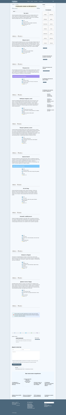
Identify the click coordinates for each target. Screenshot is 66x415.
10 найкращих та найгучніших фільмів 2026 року (16, 383)
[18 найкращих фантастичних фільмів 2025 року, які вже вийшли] (49, 380)
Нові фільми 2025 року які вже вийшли (19, 76)
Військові (51, 38)
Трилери (45, 28)
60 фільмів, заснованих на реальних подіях (49, 95)
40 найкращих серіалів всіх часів (50, 110)
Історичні (45, 43)
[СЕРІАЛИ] (48, 88)
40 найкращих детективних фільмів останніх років (50, 106)
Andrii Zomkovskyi (19, 338)
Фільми (28, 1)
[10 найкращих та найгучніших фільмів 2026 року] (16, 380)
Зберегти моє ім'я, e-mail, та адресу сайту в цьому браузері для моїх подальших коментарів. (24, 362)
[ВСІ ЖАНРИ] (48, 54)
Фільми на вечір (29, 403)
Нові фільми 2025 (29, 406)
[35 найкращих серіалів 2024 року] (49, 393)
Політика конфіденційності (48, 405)
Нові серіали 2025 (29, 407)
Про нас (45, 404)
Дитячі (51, 33)
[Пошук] (53, 6)
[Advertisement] (26, 228)
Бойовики (45, 19)
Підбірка (14, 1)
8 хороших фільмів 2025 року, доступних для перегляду (27, 381)
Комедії (45, 14)
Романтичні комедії (30, 405)
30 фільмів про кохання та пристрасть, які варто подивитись (50, 100)
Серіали (32, 1)
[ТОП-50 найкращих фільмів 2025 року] (38, 393)
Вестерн (45, 38)
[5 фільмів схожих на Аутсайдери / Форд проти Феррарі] (38, 380)
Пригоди (51, 43)
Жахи (51, 28)
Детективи (51, 14)
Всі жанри (35, 1)
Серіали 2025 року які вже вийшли (19, 166)
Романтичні (45, 33)
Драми (51, 19)
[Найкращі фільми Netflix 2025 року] (16, 393)
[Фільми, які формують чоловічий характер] (27, 393)
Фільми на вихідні (29, 404)
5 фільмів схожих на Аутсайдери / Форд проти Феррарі (38, 383)
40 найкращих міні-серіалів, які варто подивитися (48, 91)
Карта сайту (46, 406)
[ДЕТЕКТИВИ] (48, 65)
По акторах (41, 1)
